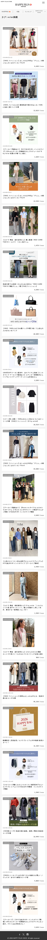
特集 (18, 11)
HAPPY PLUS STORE (6, 1)
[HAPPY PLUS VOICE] (23, 6)
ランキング (28, 11)
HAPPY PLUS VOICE (39, 11)
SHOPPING (5, 11)
